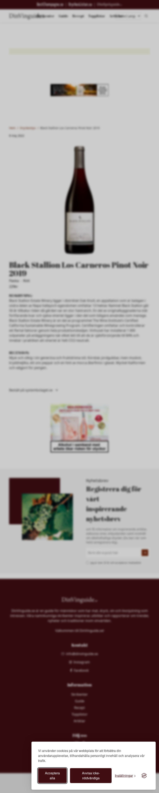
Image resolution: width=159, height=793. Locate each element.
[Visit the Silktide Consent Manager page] (144, 776)
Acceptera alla (52, 775)
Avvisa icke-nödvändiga (91, 775)
